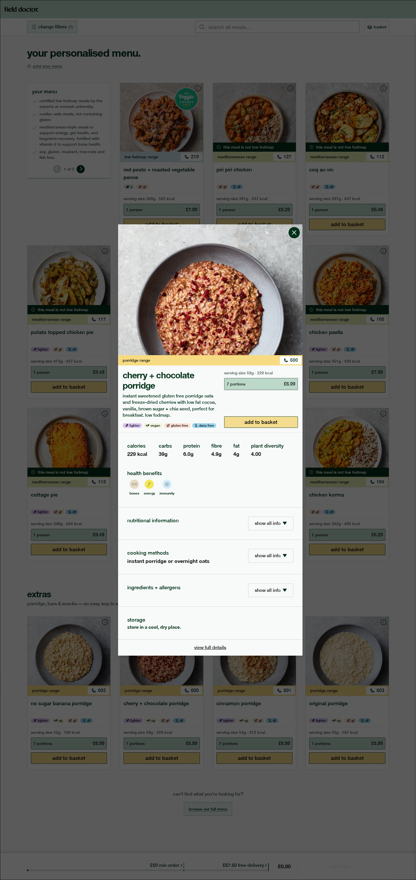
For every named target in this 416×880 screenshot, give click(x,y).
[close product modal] (294, 226)
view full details (210, 647)
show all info (267, 523)
